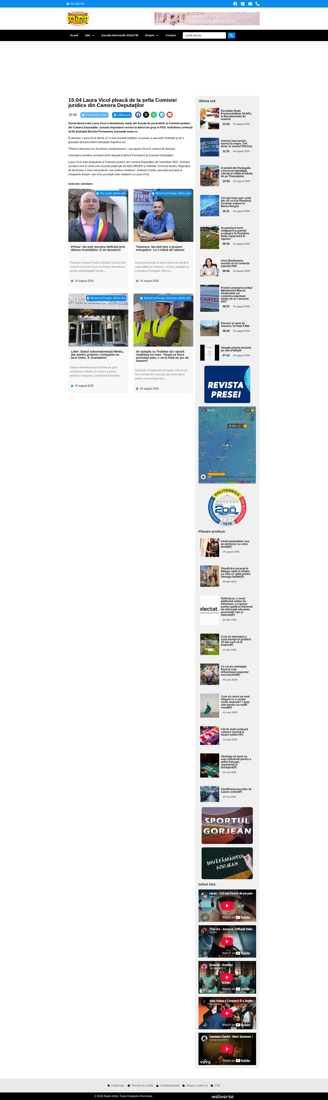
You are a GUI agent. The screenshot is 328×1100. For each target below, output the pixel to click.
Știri (87, 35)
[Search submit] (231, 35)
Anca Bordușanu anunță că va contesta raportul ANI (235, 263)
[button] (138, 115)
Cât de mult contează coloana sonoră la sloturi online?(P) (234, 732)
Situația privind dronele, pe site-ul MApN (236, 349)
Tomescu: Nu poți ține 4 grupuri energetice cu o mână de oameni (160, 248)
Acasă (74, 35)
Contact (171, 35)
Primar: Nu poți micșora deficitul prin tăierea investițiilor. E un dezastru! (98, 248)
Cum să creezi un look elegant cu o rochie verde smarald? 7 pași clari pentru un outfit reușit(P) (235, 702)
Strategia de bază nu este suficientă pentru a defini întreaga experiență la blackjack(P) (236, 762)
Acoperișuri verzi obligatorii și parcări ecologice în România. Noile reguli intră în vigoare (235, 233)
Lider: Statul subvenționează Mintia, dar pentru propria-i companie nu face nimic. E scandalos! (97, 354)
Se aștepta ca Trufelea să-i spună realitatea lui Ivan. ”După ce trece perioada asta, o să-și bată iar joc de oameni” (162, 356)
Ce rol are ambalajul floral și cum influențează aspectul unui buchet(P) (234, 670)
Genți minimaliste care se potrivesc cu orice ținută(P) (235, 544)
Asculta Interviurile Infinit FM (119, 35)
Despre (149, 35)
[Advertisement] (164, 67)
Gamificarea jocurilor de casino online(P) (236, 790)
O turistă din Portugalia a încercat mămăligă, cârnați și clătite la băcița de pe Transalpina (236, 172)
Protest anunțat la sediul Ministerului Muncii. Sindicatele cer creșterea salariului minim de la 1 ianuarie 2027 (236, 294)
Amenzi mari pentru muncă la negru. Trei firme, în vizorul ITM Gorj (236, 143)
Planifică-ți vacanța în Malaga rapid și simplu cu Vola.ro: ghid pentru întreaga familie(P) (235, 572)
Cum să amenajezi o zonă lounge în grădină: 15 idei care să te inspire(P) (236, 640)
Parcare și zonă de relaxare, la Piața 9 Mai (235, 324)
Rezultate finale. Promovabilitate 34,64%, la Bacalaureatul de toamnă (236, 114)
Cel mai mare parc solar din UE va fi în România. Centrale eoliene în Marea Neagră (236, 202)
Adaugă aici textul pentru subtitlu (209, 115)
